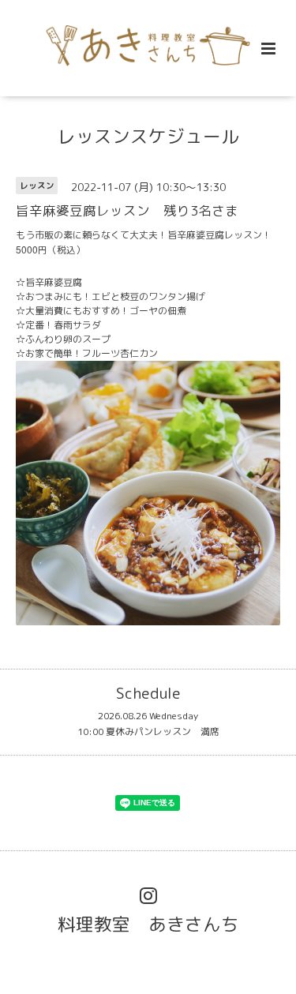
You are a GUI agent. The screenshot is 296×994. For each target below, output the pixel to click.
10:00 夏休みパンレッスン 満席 (148, 731)
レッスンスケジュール (148, 136)
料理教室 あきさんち (148, 924)
